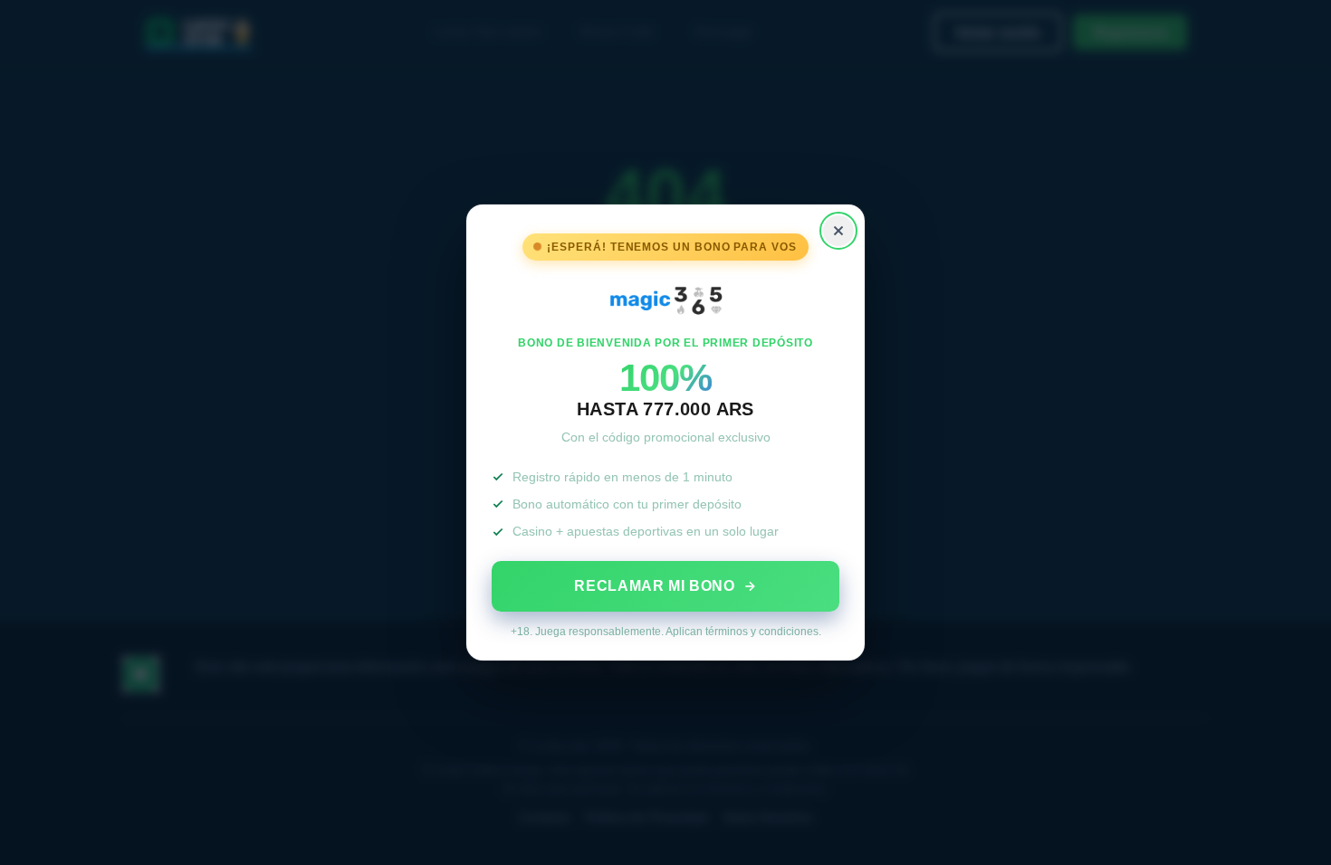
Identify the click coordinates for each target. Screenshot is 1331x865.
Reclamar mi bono (654, 586)
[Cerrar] (838, 230)
